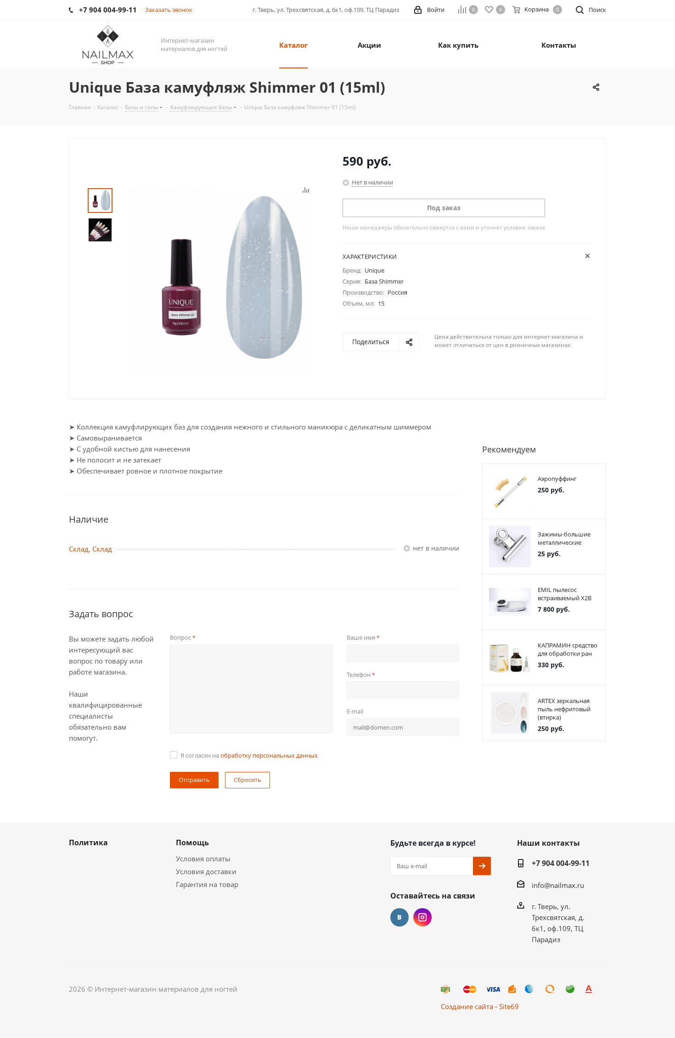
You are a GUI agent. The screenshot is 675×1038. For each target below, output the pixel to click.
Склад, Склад (90, 548)
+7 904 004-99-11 (561, 863)
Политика (88, 842)
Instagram (422, 917)
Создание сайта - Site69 (480, 1006)
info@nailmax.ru (558, 885)
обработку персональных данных (269, 755)
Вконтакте (399, 917)
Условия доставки (206, 871)
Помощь (192, 842)
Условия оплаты (203, 858)
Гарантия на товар (207, 884)
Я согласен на (249, 755)
